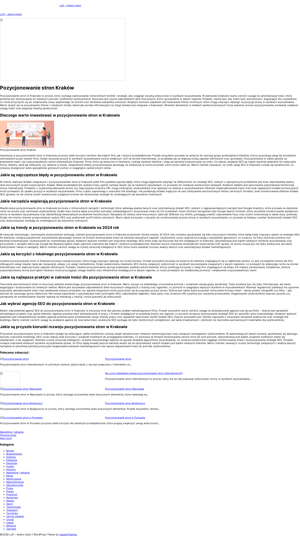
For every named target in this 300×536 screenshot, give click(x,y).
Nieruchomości (15, 482)
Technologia (13, 507)
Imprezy (11, 469)
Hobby (10, 466)
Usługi (10, 522)
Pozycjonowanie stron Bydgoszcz (125, 403)
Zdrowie (11, 528)
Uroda (10, 519)
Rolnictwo (12, 497)
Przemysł (11, 494)
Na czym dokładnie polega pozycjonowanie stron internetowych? (144, 373)
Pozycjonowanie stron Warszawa (124, 388)
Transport (12, 510)
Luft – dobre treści (70, 5)
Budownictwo (14, 453)
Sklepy (10, 500)
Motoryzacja (13, 478)
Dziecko (11, 457)
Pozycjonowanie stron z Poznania (125, 417)
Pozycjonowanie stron (118, 358)
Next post (6, 438)
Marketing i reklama (11, 432)
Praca (9, 488)
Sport (9, 503)
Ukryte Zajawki (15, 516)
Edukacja (11, 460)
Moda (9, 475)
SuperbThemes (68, 534)
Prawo (10, 491)
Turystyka (12, 513)
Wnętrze (11, 525)
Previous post (8, 435)
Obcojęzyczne (14, 485)
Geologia (11, 463)
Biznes (10, 450)
